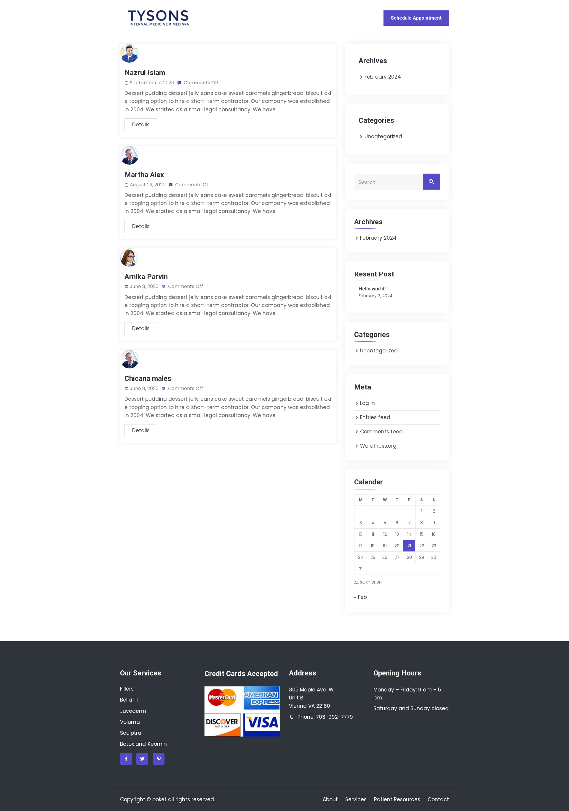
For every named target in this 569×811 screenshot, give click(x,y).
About (233, 18)
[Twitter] (142, 759)
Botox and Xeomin (143, 744)
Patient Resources (319, 18)
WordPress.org (378, 445)
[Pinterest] (158, 759)
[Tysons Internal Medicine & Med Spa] (158, 18)
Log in (367, 403)
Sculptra (130, 733)
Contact (367, 18)
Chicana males (147, 378)
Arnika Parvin (146, 277)
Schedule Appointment (416, 18)
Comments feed (381, 431)
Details (141, 124)
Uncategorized (383, 136)
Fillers (127, 688)
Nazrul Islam (144, 73)
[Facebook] (126, 759)
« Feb (360, 597)
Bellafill (129, 699)
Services (265, 18)
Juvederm (133, 711)
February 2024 (383, 76)
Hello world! (372, 289)
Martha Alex (144, 175)
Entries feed (375, 417)
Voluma (130, 722)
